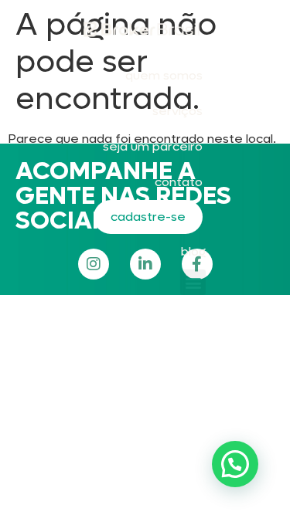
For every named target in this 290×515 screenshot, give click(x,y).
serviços (177, 111)
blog (193, 251)
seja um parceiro (153, 146)
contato (179, 182)
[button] (193, 282)
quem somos (164, 75)
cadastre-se (148, 216)
